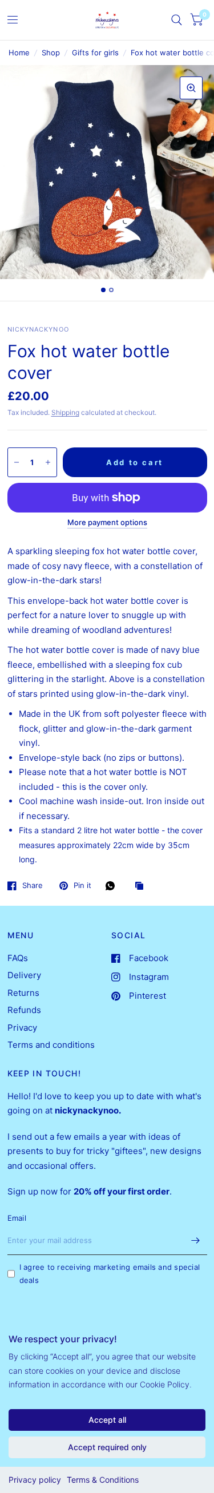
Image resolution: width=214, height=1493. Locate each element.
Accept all (107, 1420)
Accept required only (107, 1447)
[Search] (176, 20)
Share (32, 885)
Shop (51, 52)
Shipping (65, 412)
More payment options (107, 522)
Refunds (24, 1009)
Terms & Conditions (103, 1479)
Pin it (82, 885)
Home (19, 52)
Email (16, 1217)
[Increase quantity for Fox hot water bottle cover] (47, 462)
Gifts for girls (95, 52)
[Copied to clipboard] (142, 886)
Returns (23, 992)
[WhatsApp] (113, 885)
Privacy (22, 1027)
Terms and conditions (51, 1044)
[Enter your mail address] (195, 1240)
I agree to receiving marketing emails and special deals (109, 1273)
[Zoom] (191, 87)
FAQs (17, 958)
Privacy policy (35, 1479)
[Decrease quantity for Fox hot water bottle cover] (16, 462)
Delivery (24, 975)
